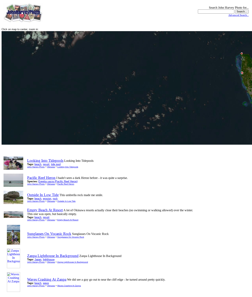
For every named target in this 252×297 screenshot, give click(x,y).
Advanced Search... (238, 15)
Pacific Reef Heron (65, 184)
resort (46, 164)
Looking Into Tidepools (67, 167)
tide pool (56, 164)
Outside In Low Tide (66, 201)
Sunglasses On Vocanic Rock (70, 237)
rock (55, 198)
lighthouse (49, 259)
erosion (47, 198)
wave (46, 283)
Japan (37, 259)
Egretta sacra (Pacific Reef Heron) (58, 181)
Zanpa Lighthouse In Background (72, 262)
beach (37, 164)
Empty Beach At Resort (67, 220)
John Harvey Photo (36, 167)
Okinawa (51, 167)
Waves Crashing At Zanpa (69, 286)
